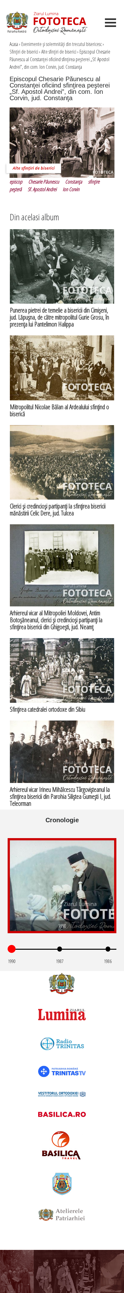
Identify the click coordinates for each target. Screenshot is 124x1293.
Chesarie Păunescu (43, 181)
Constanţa (73, 181)
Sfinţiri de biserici (24, 51)
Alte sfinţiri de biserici (58, 51)
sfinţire (94, 181)
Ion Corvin (71, 189)
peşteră (16, 189)
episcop (16, 181)
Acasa (14, 44)
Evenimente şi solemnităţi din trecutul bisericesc (61, 44)
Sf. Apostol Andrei (42, 189)
